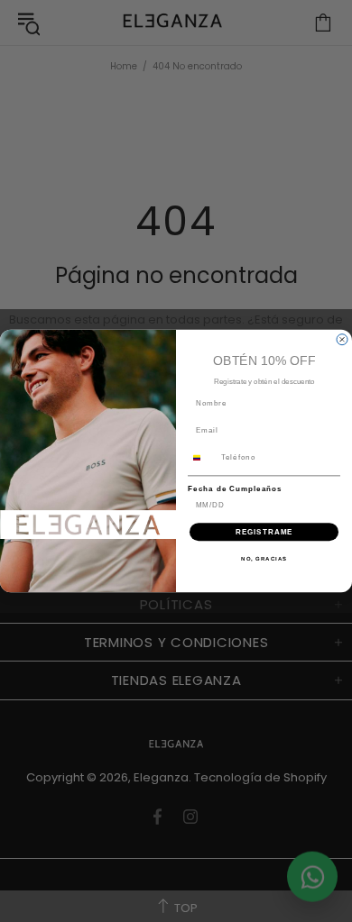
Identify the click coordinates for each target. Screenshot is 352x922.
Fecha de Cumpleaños (235, 489)
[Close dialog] (342, 339)
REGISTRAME (264, 532)
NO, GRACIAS (264, 559)
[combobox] (203, 457)
